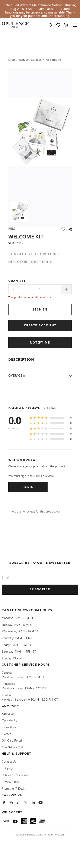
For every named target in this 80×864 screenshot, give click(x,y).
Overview (17, 375)
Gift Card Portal (12, 740)
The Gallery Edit (12, 747)
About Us (8, 713)
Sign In (28, 487)
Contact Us (9, 761)
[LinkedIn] (33, 803)
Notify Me (40, 342)
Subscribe (40, 589)
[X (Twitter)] (26, 803)
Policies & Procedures (15, 775)
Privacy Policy (11, 781)
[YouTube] (40, 803)
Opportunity (9, 720)
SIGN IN (40, 309)
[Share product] (70, 229)
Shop (11, 60)
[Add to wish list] (63, 229)
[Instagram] (11, 803)
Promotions (9, 727)
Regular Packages (30, 60)
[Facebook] (4, 803)
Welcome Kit (53, 60)
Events (6, 734)
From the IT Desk (13, 788)
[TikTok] (18, 803)
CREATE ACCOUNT (40, 325)
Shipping (7, 768)
